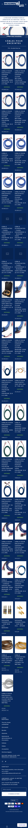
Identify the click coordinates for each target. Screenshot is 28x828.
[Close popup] (26, 801)
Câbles (4, 746)
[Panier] (25, 4)
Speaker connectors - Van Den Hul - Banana (7, 624)
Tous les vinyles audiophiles (6, 723)
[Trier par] (14, 48)
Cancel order (22, 825)
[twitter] (5, 761)
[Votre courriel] (14, 789)
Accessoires (5, 749)
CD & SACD (5, 727)
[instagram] (2, 761)
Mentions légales (7, 752)
